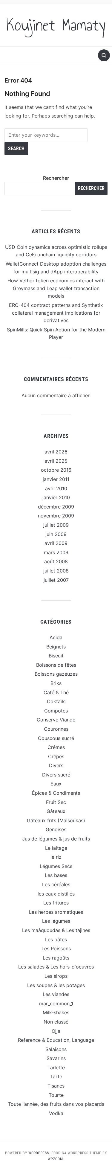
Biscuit (56, 656)
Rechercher (56, 178)
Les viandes (56, 994)
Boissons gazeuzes (56, 674)
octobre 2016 (56, 470)
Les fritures (56, 903)
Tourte (56, 1095)
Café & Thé (56, 692)
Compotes (56, 711)
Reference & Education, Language (56, 1040)
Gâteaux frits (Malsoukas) (56, 820)
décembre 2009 (56, 507)
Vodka (56, 1113)
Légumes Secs (56, 866)
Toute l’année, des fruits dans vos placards (56, 1104)
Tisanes (56, 1086)
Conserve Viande (56, 720)
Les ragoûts (56, 958)
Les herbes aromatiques (56, 912)
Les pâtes (56, 939)
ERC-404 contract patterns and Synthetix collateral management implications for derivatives (56, 312)
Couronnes (56, 729)
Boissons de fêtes (56, 665)
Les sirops (56, 976)
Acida (56, 637)
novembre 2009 (56, 516)
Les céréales (56, 884)
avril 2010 (56, 488)
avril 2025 (56, 461)
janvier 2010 (56, 497)
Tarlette (56, 1068)
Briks (56, 683)
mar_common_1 (56, 1003)
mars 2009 (56, 552)
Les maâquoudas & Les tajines (56, 930)
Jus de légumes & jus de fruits (56, 839)
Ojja (56, 1031)
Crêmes (56, 747)
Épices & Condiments (56, 793)
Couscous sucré (56, 738)
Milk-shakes (56, 1012)
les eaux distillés (56, 894)
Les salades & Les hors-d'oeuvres (56, 967)
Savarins (56, 1058)
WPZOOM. (56, 1159)
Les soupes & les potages (56, 985)
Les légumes (56, 921)
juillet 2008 (56, 571)
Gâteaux (56, 811)
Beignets (56, 647)
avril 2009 (56, 543)
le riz (56, 857)
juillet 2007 (56, 580)
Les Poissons (56, 948)
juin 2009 (56, 534)
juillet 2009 (56, 525)
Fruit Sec (56, 802)
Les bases (56, 875)
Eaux (56, 784)
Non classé (56, 1022)
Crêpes (56, 756)
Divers (56, 765)
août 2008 (56, 561)
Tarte (56, 1076)
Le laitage (56, 848)
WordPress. (39, 1153)
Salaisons (56, 1049)
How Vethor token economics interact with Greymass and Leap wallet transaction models (56, 288)
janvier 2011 (56, 479)
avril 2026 (56, 452)
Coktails (56, 701)
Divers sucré (56, 775)
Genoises (56, 829)
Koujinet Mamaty (56, 25)
